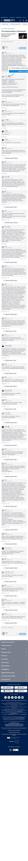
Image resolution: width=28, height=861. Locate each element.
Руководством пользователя (14, 723)
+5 (21, 204)
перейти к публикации (8, 28)
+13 (21, 397)
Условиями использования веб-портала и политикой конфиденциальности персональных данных (14, 725)
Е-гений (5, 176)
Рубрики (3, 649)
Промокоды (12, 17)
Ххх (5, 130)
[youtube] (22, 697)
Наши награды (5, 662)
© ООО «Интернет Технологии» (14, 746)
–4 (25, 578)
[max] (15, 697)
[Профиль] (26, 20)
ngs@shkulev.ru (20, 711)
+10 (21, 311)
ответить (4, 73)
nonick (5, 119)
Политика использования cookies (14, 730)
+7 (21, 259)
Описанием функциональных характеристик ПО (14, 724)
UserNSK (5, 426)
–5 (25, 277)
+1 (21, 128)
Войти (7, 633)
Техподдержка (5, 669)
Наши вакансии (5, 665)
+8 (21, 155)
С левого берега (7, 571)
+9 (21, 277)
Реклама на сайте (6, 652)
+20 (21, 541)
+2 (21, 98)
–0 (25, 98)
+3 (21, 383)
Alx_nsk (5, 547)
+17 (21, 442)
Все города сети (5, 679)
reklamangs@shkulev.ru (20, 717)
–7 (25, 219)
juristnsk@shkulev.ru (14, 713)
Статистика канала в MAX (8, 676)
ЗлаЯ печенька (7, 390)
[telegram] (5, 697)
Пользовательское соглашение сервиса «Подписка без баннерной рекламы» (14, 735)
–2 (25, 188)
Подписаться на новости (7, 642)
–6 (25, 607)
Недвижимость (4, 17)
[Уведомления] (23, 20)
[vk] (9, 697)
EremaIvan (6, 226)
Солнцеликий (6, 345)
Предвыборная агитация (8, 672)
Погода (24, 17)
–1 (25, 128)
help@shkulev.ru (10, 714)
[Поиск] (20, 20)
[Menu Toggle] (1, 20)
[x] (19, 697)
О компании (4, 659)
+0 (21, 107)
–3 (25, 243)
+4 (21, 342)
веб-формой (23, 714)
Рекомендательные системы (14, 732)
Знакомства (19, 17)
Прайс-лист (4, 655)
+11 (21, 370)
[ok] (12, 697)
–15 (25, 620)
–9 (25, 593)
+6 (21, 188)
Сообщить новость (6, 645)
